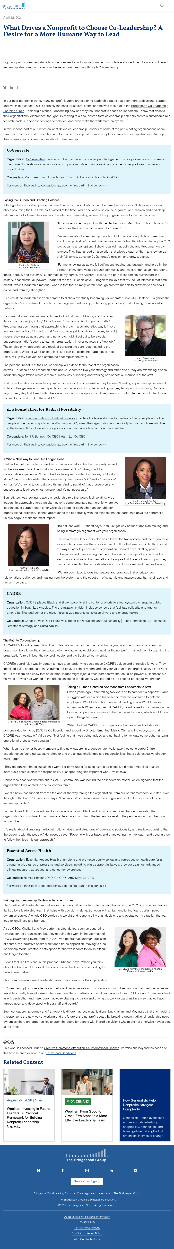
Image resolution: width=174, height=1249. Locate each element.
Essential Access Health (42, 859)
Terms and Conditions (61, 1053)
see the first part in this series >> (84, 185)
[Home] (14, 6)
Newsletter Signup (87, 1181)
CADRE (31, 602)
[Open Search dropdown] (162, 6)
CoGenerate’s (35, 159)
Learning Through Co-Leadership (96, 67)
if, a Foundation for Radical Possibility (51, 418)
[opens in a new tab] (38, 1171)
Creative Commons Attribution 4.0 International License (81, 1048)
